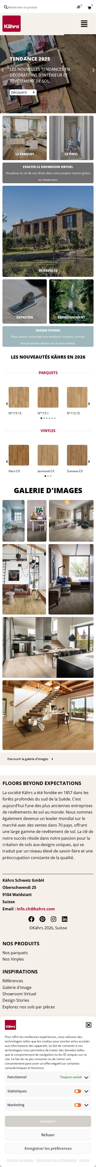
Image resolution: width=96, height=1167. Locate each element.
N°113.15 (73, 413)
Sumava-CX (75, 471)
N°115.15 (15, 413)
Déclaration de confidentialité (56, 1160)
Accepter (48, 1121)
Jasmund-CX (46, 471)
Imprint (84, 1160)
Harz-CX (14, 471)
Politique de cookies (20, 1160)
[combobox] (23, 7)
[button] (88, 1024)
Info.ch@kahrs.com (36, 909)
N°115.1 (43, 413)
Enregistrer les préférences (48, 1148)
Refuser (48, 1134)
